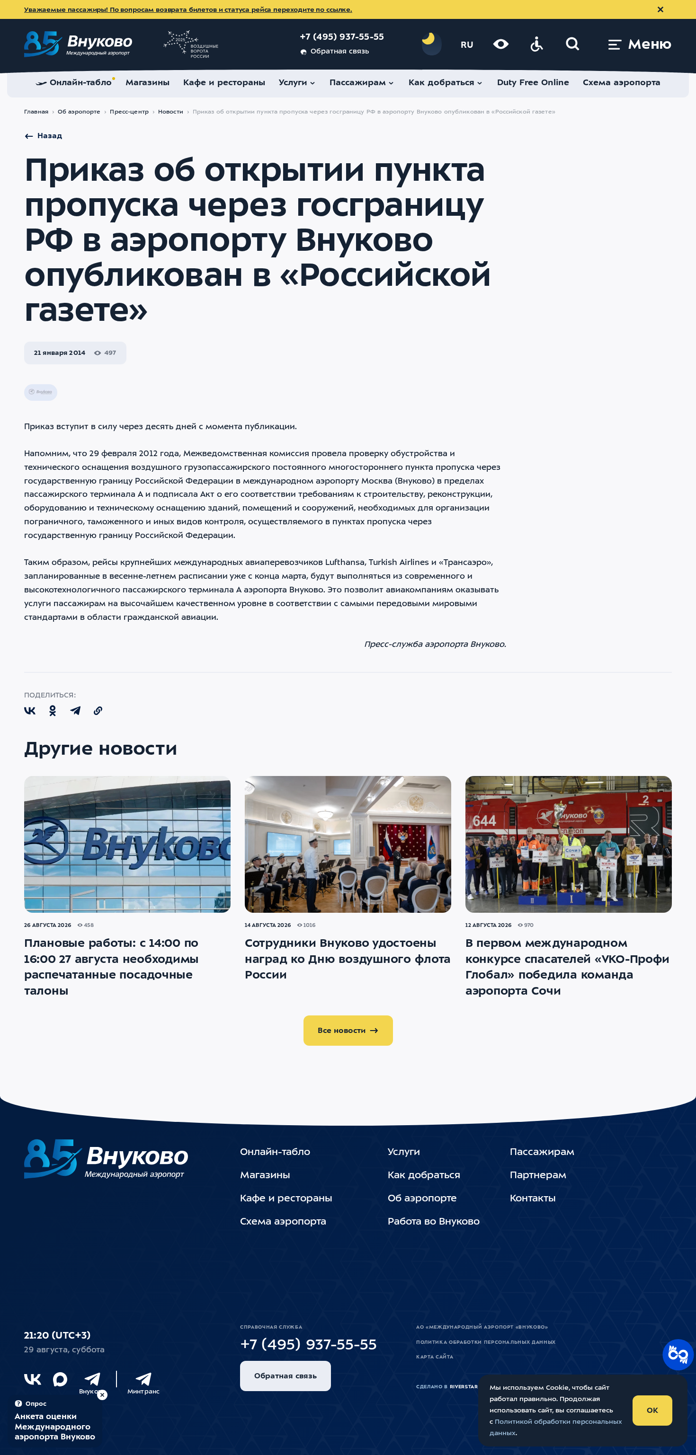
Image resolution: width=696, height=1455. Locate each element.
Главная (36, 112)
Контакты (533, 1199)
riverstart (466, 1386)
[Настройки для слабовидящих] (501, 44)
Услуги (404, 1152)
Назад (49, 136)
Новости (170, 112)
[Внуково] (92, 1379)
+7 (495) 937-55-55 (342, 37)
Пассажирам (542, 1152)
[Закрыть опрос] (102, 1395)
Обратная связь (340, 51)
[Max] (60, 1379)
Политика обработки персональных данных (486, 1342)
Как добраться (424, 1176)
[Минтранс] (143, 1379)
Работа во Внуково (434, 1222)
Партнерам (538, 1176)
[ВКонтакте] (32, 1379)
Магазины (265, 1176)
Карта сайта (434, 1357)
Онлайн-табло (275, 1152)
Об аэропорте (79, 112)
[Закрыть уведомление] (660, 9)
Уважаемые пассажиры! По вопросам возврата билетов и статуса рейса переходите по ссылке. (188, 10)
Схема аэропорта (283, 1222)
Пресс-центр (129, 112)
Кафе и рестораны (286, 1199)
